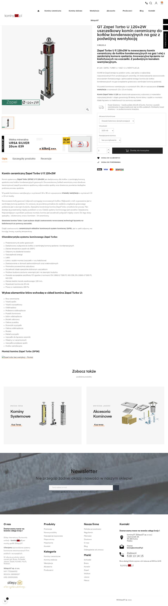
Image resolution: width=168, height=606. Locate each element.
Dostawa (88, 539)
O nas (86, 543)
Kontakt (47, 546)
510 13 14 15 (135, 556)
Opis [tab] (4, 159)
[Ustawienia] (156, 3)
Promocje (48, 529)
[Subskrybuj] (116, 487)
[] (4, 601)
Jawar (86, 577)
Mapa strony (49, 539)
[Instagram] (9, 600)
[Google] (14, 600)
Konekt (87, 567)
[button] (16, 425)
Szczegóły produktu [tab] (24, 159)
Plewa (86, 580)
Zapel (86, 570)
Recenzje (46, 159)
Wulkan (87, 574)
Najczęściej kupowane (53, 536)
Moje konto (48, 543)
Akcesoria (48, 567)
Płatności (88, 536)
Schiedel (87, 560)
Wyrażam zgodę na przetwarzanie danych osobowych (74, 492)
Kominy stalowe (50, 560)
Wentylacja (48, 563)
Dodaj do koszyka (139, 151)
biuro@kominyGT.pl (135, 548)
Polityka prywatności (92, 529)
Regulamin (88, 532)
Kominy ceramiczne (52, 556)
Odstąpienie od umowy (93, 550)
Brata (86, 563)
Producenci (48, 570)
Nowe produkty (50, 532)
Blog (86, 546)
